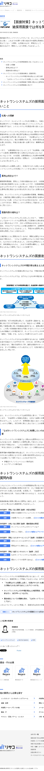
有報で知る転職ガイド (37, 744)
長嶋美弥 (15, 627)
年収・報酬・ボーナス (37, 747)
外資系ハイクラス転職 (37, 741)
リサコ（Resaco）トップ (7, 10)
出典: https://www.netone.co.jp (8, 312)
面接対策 (19, 10)
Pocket (19, 650)
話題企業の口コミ (36, 752)
